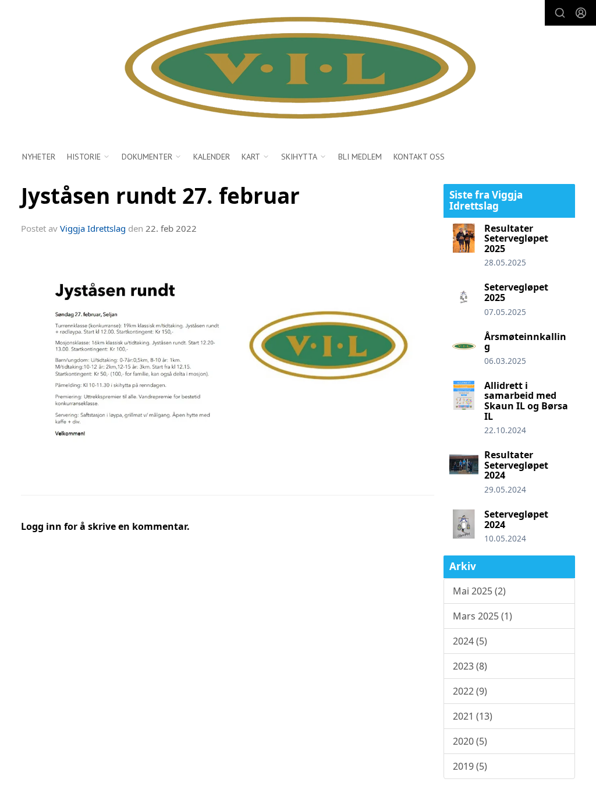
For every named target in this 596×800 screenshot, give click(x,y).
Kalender (211, 156)
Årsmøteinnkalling (525, 341)
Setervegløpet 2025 (516, 292)
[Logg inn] (580, 12)
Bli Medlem (360, 156)
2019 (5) (470, 766)
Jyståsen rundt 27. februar (160, 195)
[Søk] (559, 12)
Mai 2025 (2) (479, 591)
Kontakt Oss (419, 156)
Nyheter (38, 156)
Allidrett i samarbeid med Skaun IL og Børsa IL (526, 401)
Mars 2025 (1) (482, 616)
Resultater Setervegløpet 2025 (516, 238)
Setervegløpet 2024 (516, 519)
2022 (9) (470, 691)
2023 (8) (470, 666)
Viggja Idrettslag (93, 228)
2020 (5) (470, 741)
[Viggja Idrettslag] (298, 69)
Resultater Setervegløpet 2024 (516, 465)
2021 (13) (472, 716)
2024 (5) (470, 641)
